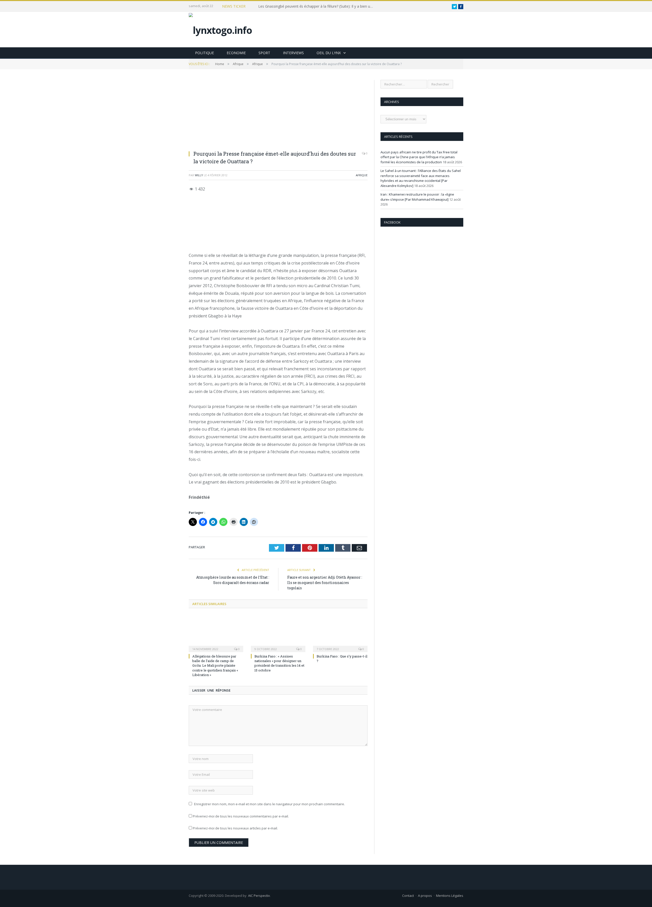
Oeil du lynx (329, 52)
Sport (264, 52)
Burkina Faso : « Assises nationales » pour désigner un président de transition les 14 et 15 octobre (279, 663)
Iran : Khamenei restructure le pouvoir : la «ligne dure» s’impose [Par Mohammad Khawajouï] (417, 197)
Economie (236, 52)
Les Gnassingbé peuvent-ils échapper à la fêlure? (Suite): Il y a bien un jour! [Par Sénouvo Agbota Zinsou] (316, 6)
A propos (425, 895)
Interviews (293, 52)
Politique (204, 52)
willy (199, 175)
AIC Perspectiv (259, 895)
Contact (408, 895)
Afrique (362, 175)
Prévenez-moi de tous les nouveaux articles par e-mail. (235, 828)
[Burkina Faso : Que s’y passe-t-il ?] (340, 633)
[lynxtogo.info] (220, 28)
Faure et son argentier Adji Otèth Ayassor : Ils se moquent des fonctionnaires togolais (324, 582)
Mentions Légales (449, 895)
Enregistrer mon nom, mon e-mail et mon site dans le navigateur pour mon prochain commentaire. (269, 804)
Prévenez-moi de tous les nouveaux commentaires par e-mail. (241, 816)
